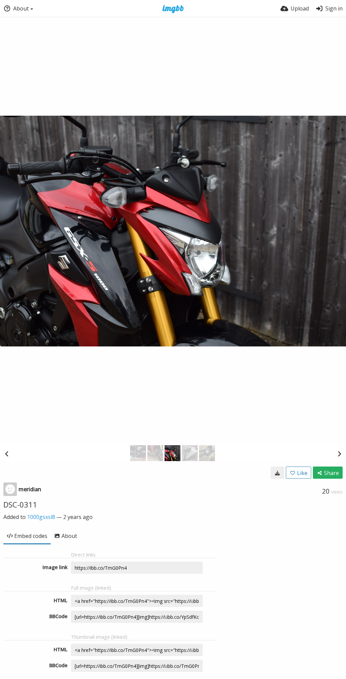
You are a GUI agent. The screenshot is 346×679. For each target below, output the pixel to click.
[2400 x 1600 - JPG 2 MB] (277, 473)
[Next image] (339, 453)
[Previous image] (7, 453)
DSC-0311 (20, 504)
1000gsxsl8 (41, 517)
